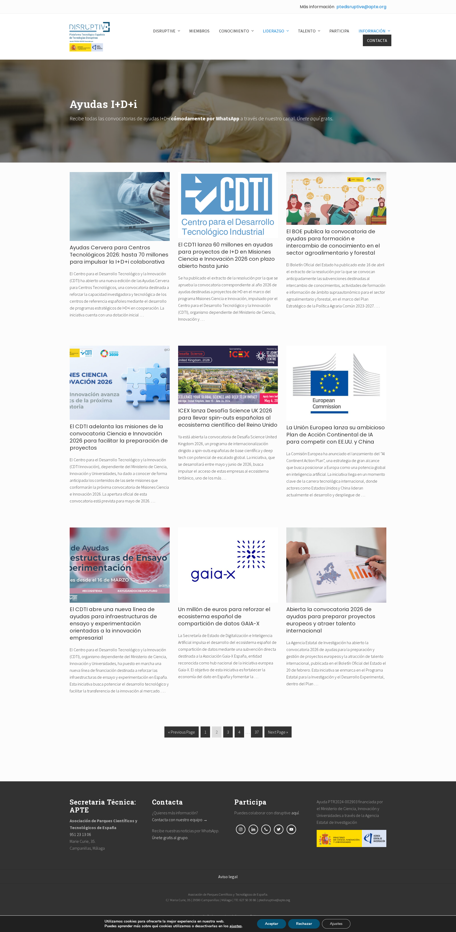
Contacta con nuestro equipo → (179, 819)
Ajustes (336, 923)
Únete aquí (308, 118)
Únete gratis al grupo (170, 837)
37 (257, 733)
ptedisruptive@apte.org (361, 7)
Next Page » (278, 733)
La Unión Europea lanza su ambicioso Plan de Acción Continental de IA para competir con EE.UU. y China (335, 434)
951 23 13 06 (80, 834)
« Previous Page (181, 733)
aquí (295, 812)
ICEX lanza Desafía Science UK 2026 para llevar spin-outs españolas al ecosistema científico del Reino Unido (227, 418)
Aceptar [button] (271, 923)
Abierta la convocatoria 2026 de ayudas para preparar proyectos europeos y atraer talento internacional (330, 620)
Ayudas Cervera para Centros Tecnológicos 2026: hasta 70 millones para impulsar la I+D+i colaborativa (119, 254)
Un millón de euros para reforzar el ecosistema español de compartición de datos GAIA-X (224, 616)
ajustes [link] (236, 926)
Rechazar (304, 923)
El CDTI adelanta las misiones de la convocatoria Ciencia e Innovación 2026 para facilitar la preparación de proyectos (119, 437)
